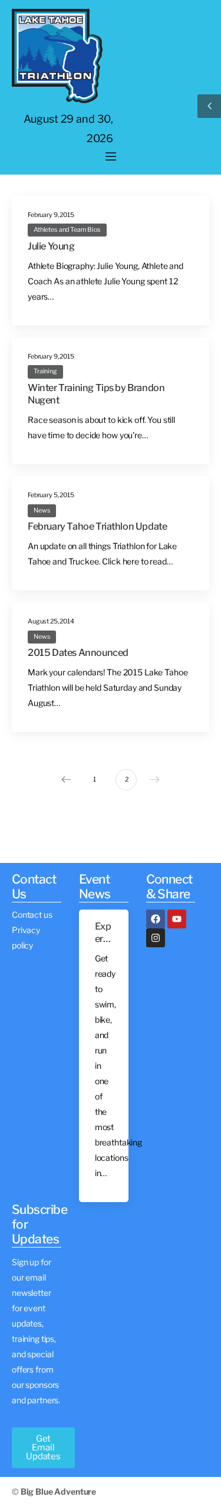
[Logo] (57, 56)
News (42, 510)
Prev (66, 779)
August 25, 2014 (51, 621)
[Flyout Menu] (110, 157)
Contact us (32, 915)
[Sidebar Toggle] (209, 106)
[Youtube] (176, 919)
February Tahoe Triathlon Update (97, 526)
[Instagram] (155, 937)
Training (45, 371)
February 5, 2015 (51, 495)
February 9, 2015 (51, 215)
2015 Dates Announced (78, 652)
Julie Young (51, 246)
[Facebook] (155, 919)
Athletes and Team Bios (67, 230)
